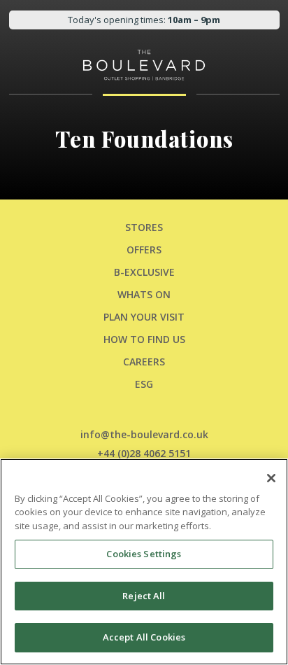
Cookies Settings (143, 553)
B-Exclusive (144, 272)
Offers (144, 249)
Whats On (144, 294)
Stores (144, 227)
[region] (144, 561)
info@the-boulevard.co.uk (144, 434)
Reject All (143, 595)
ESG (144, 384)
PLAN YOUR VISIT (144, 316)
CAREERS (144, 361)
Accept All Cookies (144, 637)
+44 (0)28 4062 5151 (144, 453)
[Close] (271, 478)
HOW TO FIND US (144, 339)
